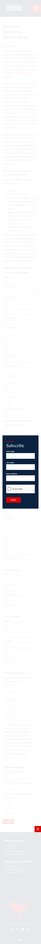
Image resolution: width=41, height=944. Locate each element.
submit (13, 500)
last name (10, 462)
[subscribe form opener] (38, 829)
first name (10, 451)
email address (11, 474)
